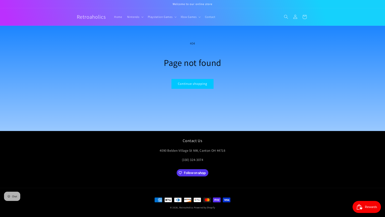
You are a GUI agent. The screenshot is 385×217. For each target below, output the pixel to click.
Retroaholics (186, 207)
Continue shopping (192, 84)
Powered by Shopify (204, 207)
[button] (135, 16)
